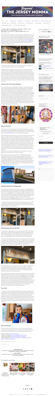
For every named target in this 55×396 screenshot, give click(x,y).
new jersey (11, 341)
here (33, 93)
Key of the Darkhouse (46, 65)
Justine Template (23, 394)
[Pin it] (8, 344)
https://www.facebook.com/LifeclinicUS (18, 336)
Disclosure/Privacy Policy (7, 25)
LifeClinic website (10, 132)
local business (7, 341)
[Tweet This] (2, 344)
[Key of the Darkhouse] (40, 67)
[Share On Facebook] (4, 344)
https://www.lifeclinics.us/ (14, 333)
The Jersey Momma (16, 394)
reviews (14, 341)
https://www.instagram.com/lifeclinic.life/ (19, 335)
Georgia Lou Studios (34, 394)
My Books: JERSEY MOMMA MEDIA (20, 25)
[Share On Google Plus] (6, 344)
